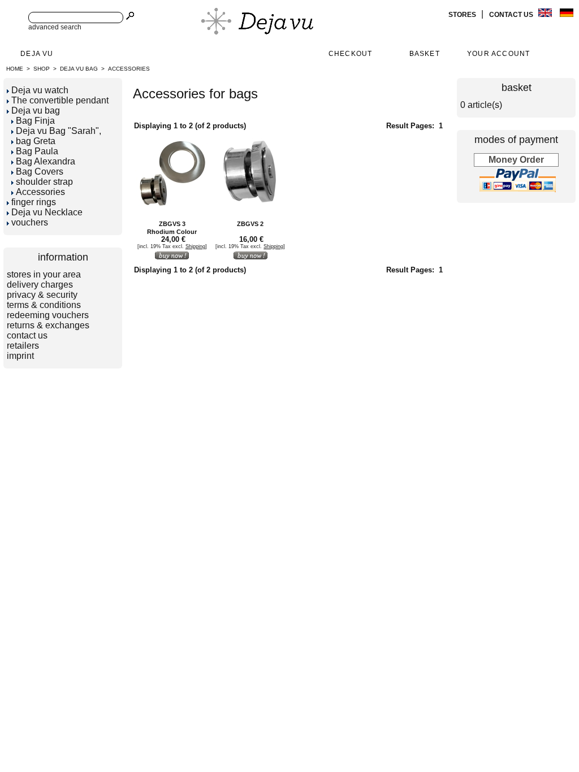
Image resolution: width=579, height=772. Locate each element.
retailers (23, 345)
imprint (20, 356)
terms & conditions (44, 305)
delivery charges (40, 284)
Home (14, 69)
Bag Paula (37, 151)
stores (463, 15)
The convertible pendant (60, 100)
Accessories (129, 69)
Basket (424, 54)
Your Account (498, 54)
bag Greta (35, 141)
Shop (41, 69)
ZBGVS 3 (172, 223)
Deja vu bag (79, 69)
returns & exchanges (48, 325)
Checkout (351, 54)
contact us (512, 15)
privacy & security (42, 295)
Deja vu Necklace (47, 212)
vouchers (29, 222)
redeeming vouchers (48, 315)
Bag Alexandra (45, 161)
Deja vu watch (39, 90)
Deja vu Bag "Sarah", (58, 131)
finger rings (33, 202)
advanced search (54, 27)
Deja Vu (36, 54)
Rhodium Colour (172, 231)
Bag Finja (35, 120)
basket (517, 87)
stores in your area (44, 274)
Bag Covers (39, 171)
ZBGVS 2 (250, 223)
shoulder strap (44, 182)
